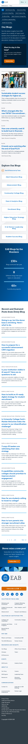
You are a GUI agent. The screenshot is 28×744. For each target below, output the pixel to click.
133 (15, 540)
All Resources (5, 5)
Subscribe (9, 61)
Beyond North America (5, 629)
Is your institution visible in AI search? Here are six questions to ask (13, 372)
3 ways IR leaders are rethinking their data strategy (11, 448)
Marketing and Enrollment (5, 604)
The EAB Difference (7, 641)
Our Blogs (4, 649)
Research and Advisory (20, 611)
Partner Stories (18, 641)
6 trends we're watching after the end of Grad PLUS (14, 147)
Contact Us (4, 686)
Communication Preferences (6, 691)
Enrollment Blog (5, 16)
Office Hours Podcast (20, 649)
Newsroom (4, 677)
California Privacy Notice (8, 700)
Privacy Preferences (7, 713)
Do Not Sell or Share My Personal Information (14, 709)
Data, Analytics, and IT (20, 607)
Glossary (4, 652)
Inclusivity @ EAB (19, 637)
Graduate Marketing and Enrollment (20, 604)
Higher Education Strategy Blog (19, 16)
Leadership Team (19, 674)
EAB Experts (5, 674)
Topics (16, 652)
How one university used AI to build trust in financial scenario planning (13, 129)
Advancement (5, 611)
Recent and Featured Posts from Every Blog (13, 310)
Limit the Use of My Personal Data (10, 711)
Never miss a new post (14, 548)
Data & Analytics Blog (20, 13)
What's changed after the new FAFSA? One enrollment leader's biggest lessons (13, 112)
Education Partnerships (18, 678)
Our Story (4, 671)
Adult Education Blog (10, 9)
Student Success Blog (7, 22)
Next (23, 540)
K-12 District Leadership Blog (8, 19)
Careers (17, 671)
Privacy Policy (5, 698)
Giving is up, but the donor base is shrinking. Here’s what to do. (13, 322)
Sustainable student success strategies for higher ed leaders (13, 94)
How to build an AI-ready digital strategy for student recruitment (13, 396)
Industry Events (18, 663)
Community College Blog (7, 13)
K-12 (16, 624)
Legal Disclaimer (6, 702)
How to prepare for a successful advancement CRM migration (12, 347)
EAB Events (4, 663)
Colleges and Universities (5, 620)
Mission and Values (6, 637)
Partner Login (18, 691)
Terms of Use (5, 704)
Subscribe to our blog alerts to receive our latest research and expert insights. (14, 554)
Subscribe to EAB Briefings (19, 687)
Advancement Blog (21, 9)
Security (4, 715)
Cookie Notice (5, 708)
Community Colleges (20, 619)
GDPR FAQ (4, 706)
